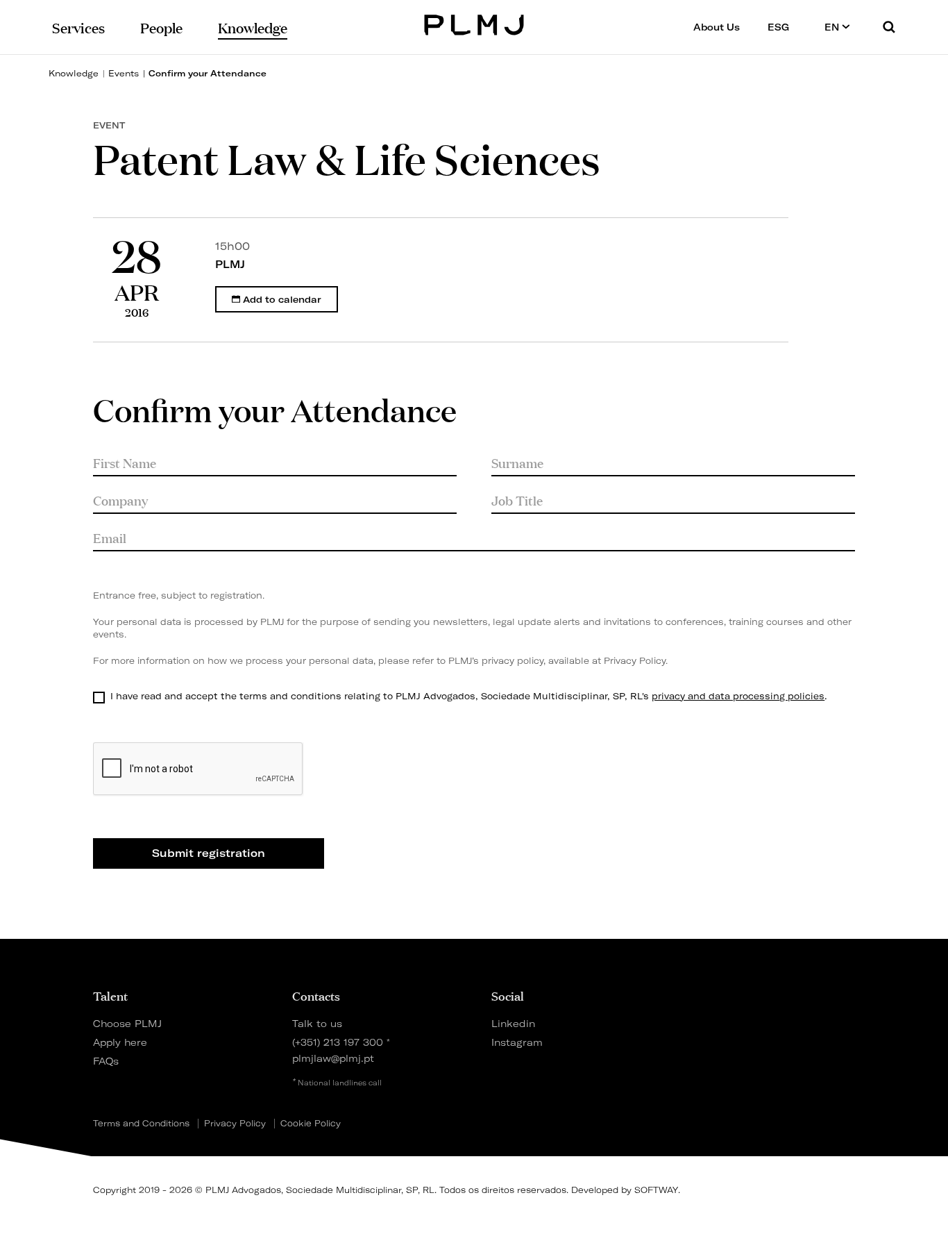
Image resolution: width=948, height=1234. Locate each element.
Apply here (120, 1042)
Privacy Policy (635, 661)
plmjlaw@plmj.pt (333, 1058)
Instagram (517, 1042)
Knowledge (74, 73)
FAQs (106, 1061)
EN (833, 27)
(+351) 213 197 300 (337, 1042)
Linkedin (513, 1023)
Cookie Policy (310, 1123)
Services (78, 27)
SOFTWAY (656, 1190)
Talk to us (317, 1023)
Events (123, 73)
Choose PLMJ (127, 1023)
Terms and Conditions (141, 1123)
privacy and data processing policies (738, 696)
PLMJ (474, 23)
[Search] (889, 26)
